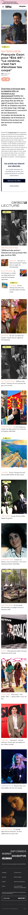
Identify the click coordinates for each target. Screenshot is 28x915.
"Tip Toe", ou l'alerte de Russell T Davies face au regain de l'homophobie (12, 338)
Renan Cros (7, 73)
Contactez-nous (17, 872)
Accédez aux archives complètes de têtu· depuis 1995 (10, 4)
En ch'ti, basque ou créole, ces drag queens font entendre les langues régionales (8, 275)
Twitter (3, 886)
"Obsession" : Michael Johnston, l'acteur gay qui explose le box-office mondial (13, 742)
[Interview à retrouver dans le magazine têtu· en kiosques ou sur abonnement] (13, 92)
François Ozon (12, 132)
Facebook (4, 877)
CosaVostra (14, 908)
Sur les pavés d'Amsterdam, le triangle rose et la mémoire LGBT (12, 607)
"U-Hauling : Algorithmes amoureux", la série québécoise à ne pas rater (11, 831)
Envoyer (21, 898)
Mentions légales (17, 877)
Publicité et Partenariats (19, 881)
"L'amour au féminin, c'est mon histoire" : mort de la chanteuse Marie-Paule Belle (13, 562)
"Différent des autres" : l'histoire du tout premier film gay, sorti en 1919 (14, 252)
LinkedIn (4, 881)
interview (11, 51)
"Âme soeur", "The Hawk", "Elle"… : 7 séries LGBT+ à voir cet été (14, 697)
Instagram (4, 872)
